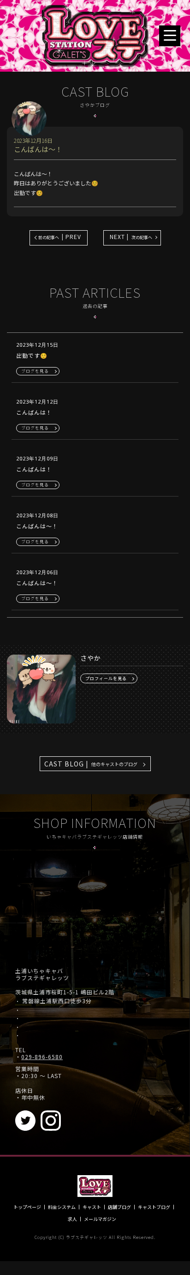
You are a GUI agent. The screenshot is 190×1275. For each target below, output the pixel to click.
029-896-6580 (42, 1056)
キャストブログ (154, 1207)
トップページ (27, 1207)
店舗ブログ (119, 1207)
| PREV (59, 236)
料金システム (62, 1207)
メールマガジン (100, 1219)
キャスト (92, 1207)
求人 (72, 1219)
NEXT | (131, 236)
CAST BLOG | (90, 763)
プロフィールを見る (106, 678)
